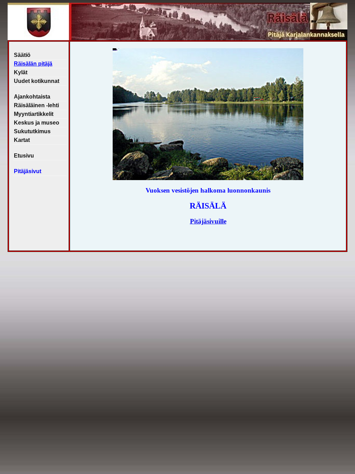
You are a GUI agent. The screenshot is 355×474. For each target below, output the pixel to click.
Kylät (20, 72)
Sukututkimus (32, 131)
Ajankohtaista (32, 97)
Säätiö (22, 55)
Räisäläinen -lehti (36, 105)
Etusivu (24, 156)
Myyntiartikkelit (33, 114)
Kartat (22, 140)
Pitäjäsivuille (208, 221)
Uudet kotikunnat (36, 81)
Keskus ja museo (36, 123)
